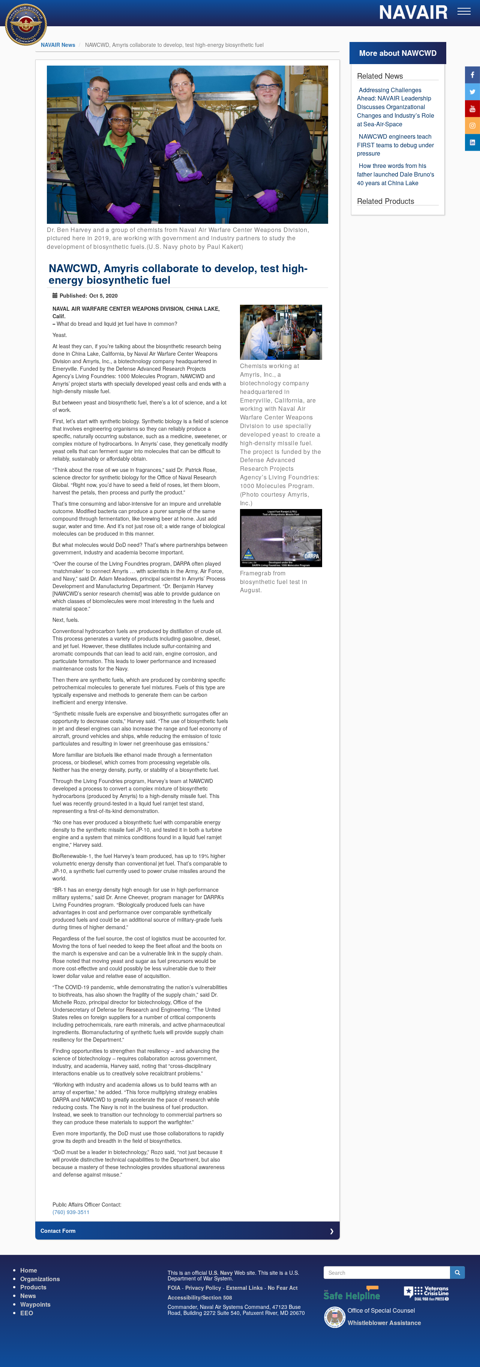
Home (28, 1270)
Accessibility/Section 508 (200, 1297)
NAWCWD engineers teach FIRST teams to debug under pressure (395, 145)
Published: (73, 295)
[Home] (21, 24)
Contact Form (57, 1230)
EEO (26, 1313)
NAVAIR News (58, 44)
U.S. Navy (220, 1272)
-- (53, 323)
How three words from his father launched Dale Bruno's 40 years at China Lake (395, 174)
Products (33, 1287)
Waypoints (35, 1304)
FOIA (174, 1287)
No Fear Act (283, 1287)
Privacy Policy (203, 1287)
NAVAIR (413, 15)
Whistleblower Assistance (384, 1322)
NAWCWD (419, 52)
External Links (244, 1287)
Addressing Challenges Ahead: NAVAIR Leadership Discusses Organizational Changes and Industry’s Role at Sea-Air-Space (395, 106)
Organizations (40, 1278)
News (28, 1295)
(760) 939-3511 (71, 1212)
